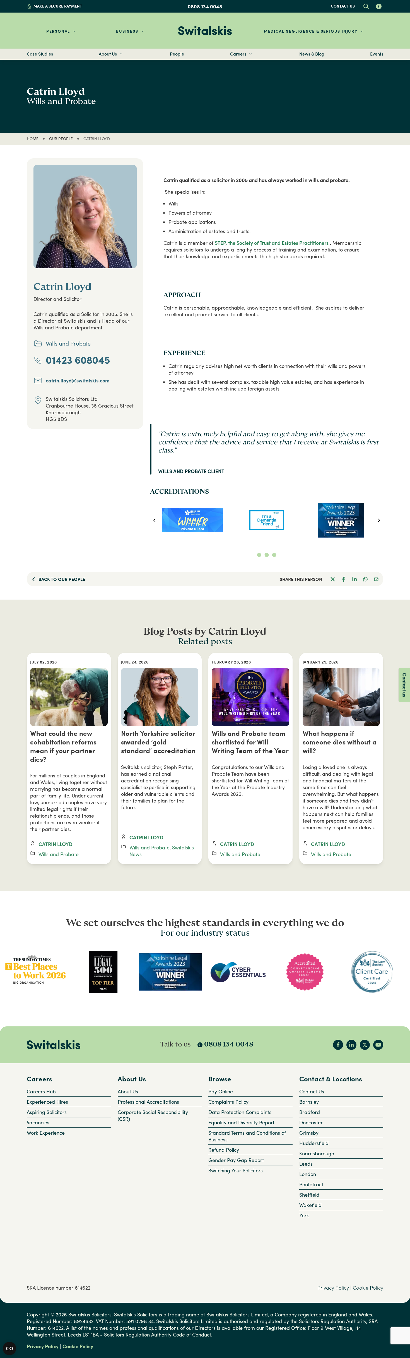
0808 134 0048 (205, 6)
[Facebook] (338, 1045)
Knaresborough (316, 1153)
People (177, 54)
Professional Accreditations (148, 1102)
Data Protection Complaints (239, 1112)
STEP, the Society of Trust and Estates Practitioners (272, 243)
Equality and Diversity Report (241, 1122)
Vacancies (38, 1122)
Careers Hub (41, 1091)
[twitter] (332, 579)
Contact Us (311, 1091)
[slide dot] (259, 555)
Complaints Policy (228, 1102)
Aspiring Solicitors (47, 1112)
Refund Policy (223, 1150)
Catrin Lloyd (55, 844)
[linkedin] (354, 579)
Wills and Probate (58, 854)
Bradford (309, 1112)
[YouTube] (378, 1045)
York (304, 1215)
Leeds (306, 1164)
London (307, 1174)
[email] (376, 579)
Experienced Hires (47, 1102)
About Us (128, 1091)
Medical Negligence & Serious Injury (311, 31)
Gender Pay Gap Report (236, 1160)
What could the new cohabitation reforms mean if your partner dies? (63, 746)
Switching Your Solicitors (235, 1170)
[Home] (205, 30)
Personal (58, 31)
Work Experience (46, 1133)
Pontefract (311, 1184)
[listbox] (267, 520)
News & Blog (311, 54)
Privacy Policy (333, 1288)
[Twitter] (365, 1045)
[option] (192, 520)
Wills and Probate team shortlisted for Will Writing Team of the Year (250, 742)
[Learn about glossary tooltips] (378, 6)
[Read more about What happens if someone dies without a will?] (341, 697)
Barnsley (309, 1102)
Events (376, 54)
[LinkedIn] (351, 1045)
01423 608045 (78, 360)
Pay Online (220, 1091)
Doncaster (311, 1122)
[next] (379, 520)
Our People (61, 138)
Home (32, 138)
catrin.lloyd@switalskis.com (78, 380)
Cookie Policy (368, 1288)
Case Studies (40, 54)
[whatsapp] (365, 579)
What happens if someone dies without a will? (340, 742)
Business (127, 31)
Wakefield (310, 1205)
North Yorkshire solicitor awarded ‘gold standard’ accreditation (158, 742)
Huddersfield (314, 1143)
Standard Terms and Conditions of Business (247, 1136)
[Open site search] (366, 6)
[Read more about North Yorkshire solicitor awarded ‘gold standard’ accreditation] (160, 697)
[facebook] (343, 579)
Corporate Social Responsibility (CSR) (153, 1115)
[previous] (154, 520)
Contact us (343, 6)
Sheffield (309, 1195)
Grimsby (309, 1133)
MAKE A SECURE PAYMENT (57, 6)
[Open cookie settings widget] (9, 1348)
